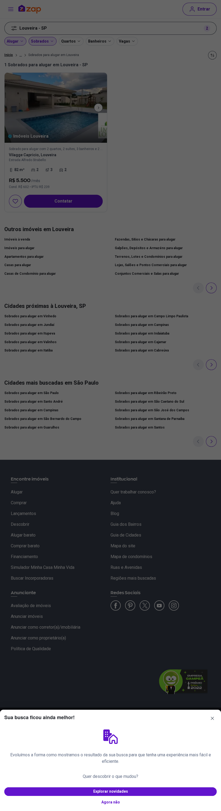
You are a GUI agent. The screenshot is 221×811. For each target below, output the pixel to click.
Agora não (110, 802)
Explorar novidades (110, 791)
